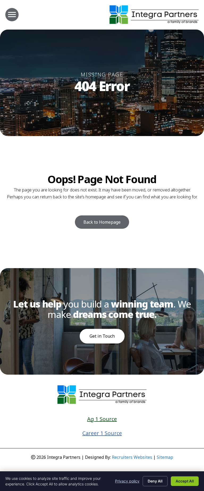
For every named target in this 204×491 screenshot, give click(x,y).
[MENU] (12, 14)
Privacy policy (127, 481)
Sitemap (165, 457)
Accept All (185, 481)
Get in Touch (102, 336)
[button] (102, 222)
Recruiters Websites (132, 457)
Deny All (155, 481)
